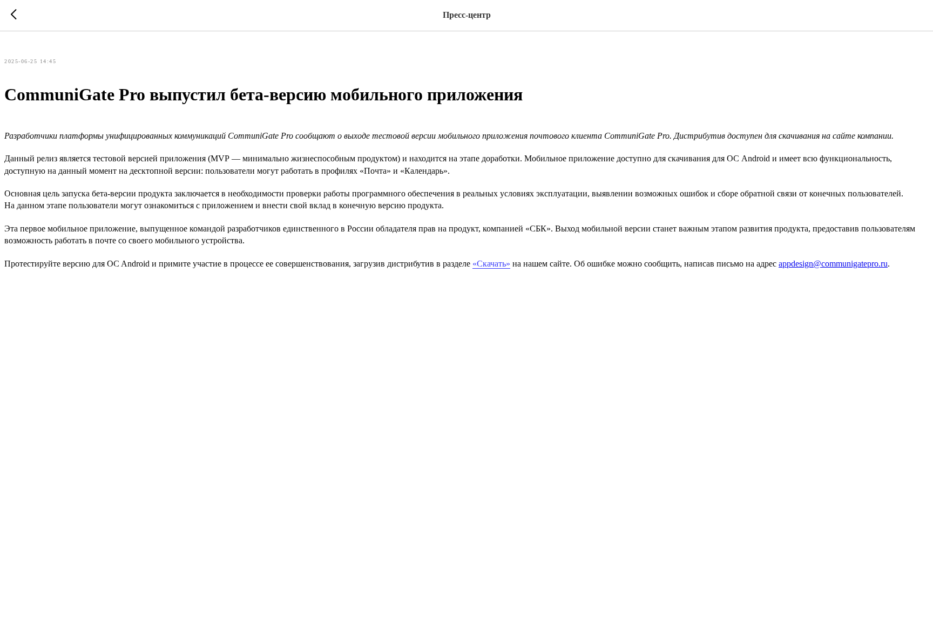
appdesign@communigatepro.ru (833, 263)
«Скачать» (491, 263)
